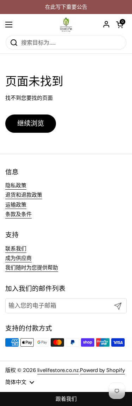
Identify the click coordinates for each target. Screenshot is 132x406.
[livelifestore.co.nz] (66, 25)
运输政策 (15, 204)
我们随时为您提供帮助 (31, 267)
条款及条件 (18, 214)
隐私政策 (15, 185)
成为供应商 (18, 258)
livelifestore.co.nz (58, 370)
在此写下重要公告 (66, 7)
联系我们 (15, 248)
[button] (120, 25)
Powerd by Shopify (102, 370)
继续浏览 (30, 123)
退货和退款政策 (23, 194)
